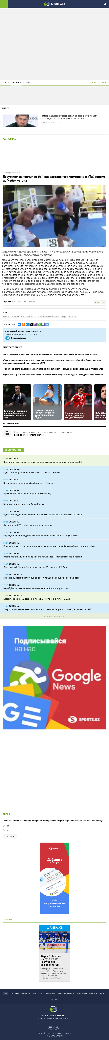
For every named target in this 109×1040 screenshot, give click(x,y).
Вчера (6, 83)
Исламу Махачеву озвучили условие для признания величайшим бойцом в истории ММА (49, 546)
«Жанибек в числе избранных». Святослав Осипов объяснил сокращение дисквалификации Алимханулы (53, 369)
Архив (103, 993)
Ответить (10, 836)
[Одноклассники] (23, 324)
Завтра (27, 83)
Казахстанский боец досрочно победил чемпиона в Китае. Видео (36, 599)
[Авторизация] (106, 3)
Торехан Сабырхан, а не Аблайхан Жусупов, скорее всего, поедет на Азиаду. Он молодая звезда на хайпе (53, 375)
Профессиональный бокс (48, 316)
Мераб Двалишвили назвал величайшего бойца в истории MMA (36, 588)
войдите (18, 435)
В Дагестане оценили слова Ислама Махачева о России (31, 472)
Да (7, 830)
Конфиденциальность (87, 993)
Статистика (50, 993)
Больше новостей (54, 616)
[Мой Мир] (27, 324)
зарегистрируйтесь (35, 435)
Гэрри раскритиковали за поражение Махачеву (27, 493)
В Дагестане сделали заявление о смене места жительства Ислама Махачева (42, 514)
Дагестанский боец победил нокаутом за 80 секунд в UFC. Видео (36, 567)
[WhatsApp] (38, 324)
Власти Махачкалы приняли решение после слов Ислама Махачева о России (42, 556)
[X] (31, 324)
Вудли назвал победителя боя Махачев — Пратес (28, 483)
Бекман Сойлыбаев (11, 316)
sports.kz (100, 302)
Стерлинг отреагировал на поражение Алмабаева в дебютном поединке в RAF (43, 462)
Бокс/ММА (9, 139)
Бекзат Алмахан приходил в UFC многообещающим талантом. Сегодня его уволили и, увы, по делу (50, 354)
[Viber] (34, 324)
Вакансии (25, 993)
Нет (7, 826)
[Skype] (42, 324)
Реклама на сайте (66, 993)
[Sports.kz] (54, 4)
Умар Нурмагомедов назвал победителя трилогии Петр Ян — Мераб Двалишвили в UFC (47, 609)
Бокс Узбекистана (28, 316)
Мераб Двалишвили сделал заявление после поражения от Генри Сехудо (40, 535)
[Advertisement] (54, 44)
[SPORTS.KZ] (54, 878)
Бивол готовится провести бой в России (24, 504)
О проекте (14, 993)
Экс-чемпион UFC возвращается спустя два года (28, 525)
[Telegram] (46, 324)
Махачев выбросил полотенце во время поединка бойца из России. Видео (41, 578)
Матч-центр (98, 83)
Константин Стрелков (25, 302)
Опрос (6, 814)
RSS (55, 999)
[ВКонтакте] (19, 324)
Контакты (37, 993)
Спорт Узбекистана (69, 316)
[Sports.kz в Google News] (54, 729)
